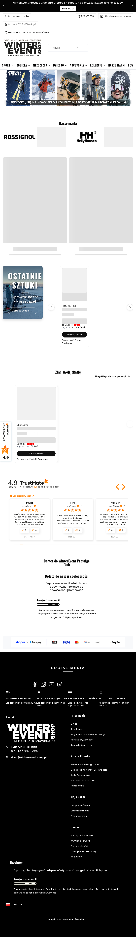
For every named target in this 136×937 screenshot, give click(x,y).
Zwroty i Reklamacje (82, 835)
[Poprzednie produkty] (51, 307)
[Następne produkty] (130, 307)
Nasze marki (77, 785)
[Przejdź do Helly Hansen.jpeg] (87, 137)
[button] (84, 48)
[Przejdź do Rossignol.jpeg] (20, 137)
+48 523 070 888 (24, 747)
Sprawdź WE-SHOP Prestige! (22, 24)
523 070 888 (87, 16)
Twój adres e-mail (48, 600)
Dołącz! (68, 8)
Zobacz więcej (34, 145)
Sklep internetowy (66, 919)
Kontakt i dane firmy (81, 745)
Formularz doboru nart (83, 780)
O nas (74, 723)
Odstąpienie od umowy (83, 851)
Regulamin (76, 729)
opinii (46, 487)
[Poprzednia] (4, 6)
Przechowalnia (79, 816)
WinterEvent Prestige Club (85, 764)
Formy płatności (79, 846)
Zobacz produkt (74, 334)
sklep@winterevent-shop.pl (117, 16)
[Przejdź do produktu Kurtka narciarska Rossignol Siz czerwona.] (74, 280)
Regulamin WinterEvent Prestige (88, 734)
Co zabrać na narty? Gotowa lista (89, 769)
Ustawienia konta (80, 810)
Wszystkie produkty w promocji (110, 376)
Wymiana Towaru (80, 840)
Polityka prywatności (82, 739)
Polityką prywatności (46, 892)
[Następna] (132, 6)
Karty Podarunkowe (81, 775)
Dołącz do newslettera (53, 604)
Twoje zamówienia (81, 805)
